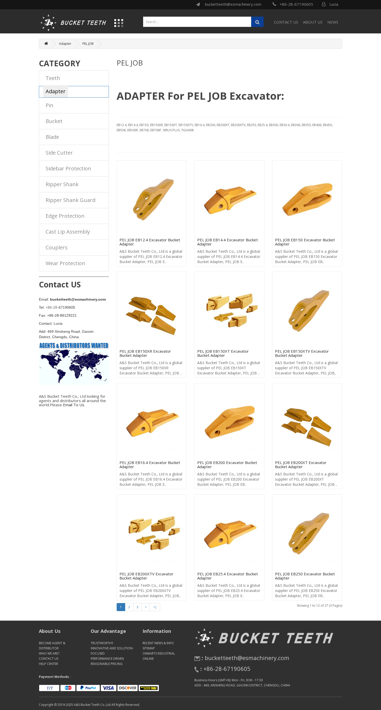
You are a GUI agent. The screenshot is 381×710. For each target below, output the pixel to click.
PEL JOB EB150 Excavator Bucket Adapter (305, 242)
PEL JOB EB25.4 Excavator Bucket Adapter (227, 576)
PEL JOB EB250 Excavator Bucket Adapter (305, 576)
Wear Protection (65, 263)
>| (155, 607)
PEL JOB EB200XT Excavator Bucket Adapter (301, 464)
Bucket (54, 121)
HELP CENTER (48, 664)
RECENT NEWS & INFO (158, 643)
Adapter (65, 43)
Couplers (57, 247)
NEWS (332, 22)
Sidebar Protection (68, 168)
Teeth (53, 78)
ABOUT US (312, 22)
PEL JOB (88, 43)
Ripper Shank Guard (70, 200)
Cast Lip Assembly (68, 231)
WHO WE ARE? (49, 653)
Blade (52, 136)
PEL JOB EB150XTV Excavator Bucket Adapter (302, 353)
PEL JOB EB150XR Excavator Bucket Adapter (145, 353)
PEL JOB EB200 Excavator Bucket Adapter (227, 464)
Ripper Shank (62, 184)
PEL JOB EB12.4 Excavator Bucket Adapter (149, 242)
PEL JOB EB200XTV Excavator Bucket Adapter (146, 576)
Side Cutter (59, 152)
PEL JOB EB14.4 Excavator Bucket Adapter (227, 242)
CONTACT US (286, 22)
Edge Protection (65, 215)
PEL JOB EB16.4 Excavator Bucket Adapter (149, 464)
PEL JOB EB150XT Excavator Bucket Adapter (223, 353)
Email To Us (73, 404)
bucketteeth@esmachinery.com (233, 4)
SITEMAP (149, 648)
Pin (49, 105)
